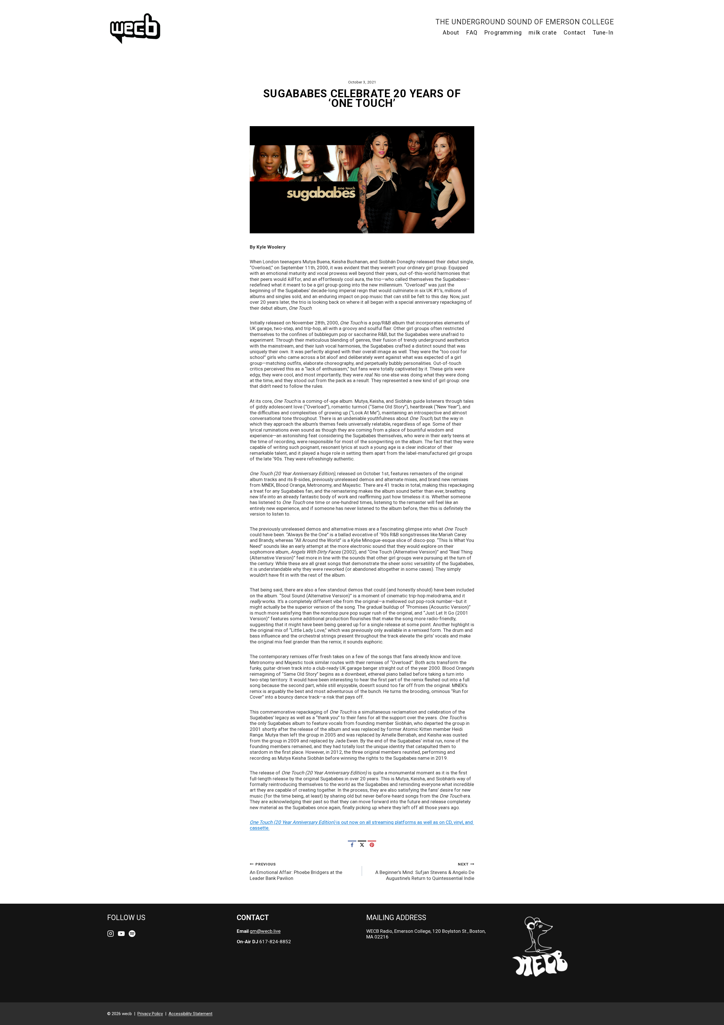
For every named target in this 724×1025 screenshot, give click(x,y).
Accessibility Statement (190, 1013)
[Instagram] (110, 934)
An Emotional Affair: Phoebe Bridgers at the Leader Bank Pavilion (296, 871)
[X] (362, 845)
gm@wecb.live (265, 931)
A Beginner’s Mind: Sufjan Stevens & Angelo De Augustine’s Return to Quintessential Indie (424, 871)
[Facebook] (352, 845)
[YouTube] (121, 934)
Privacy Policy (150, 1013)
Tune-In (603, 32)
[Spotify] (132, 934)
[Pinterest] (372, 845)
